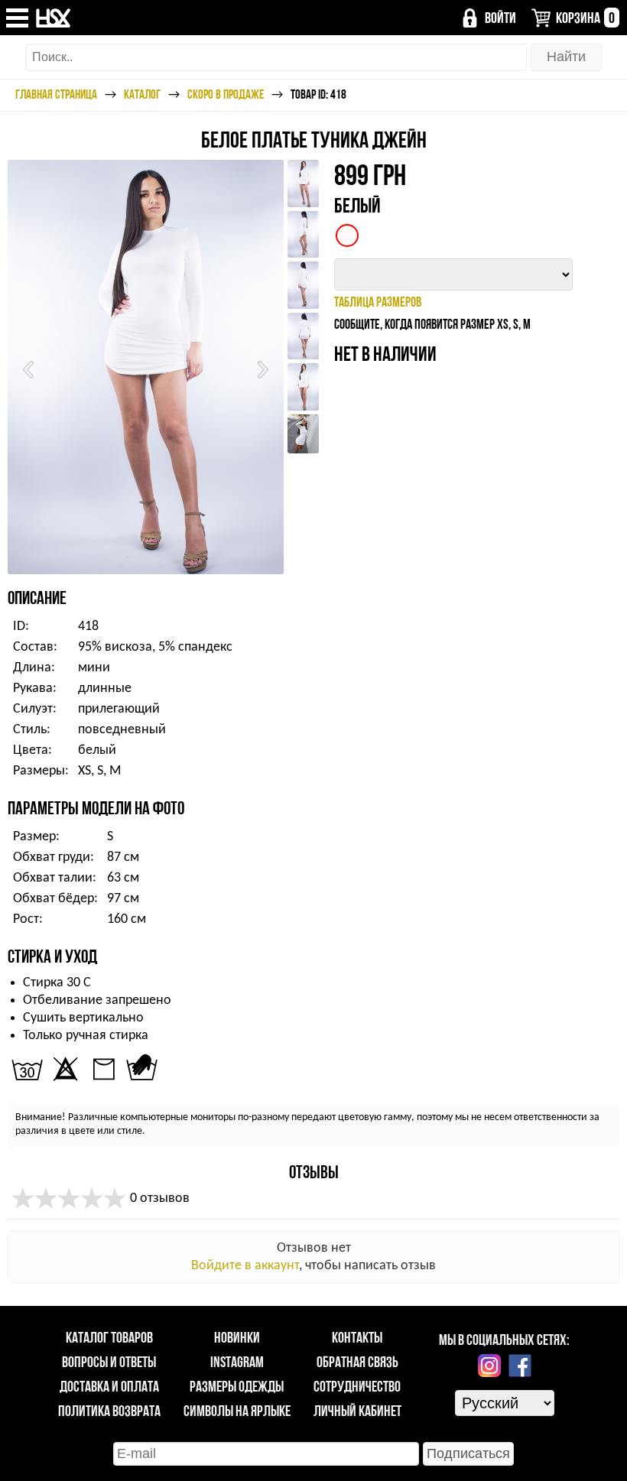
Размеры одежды (237, 1386)
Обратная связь (357, 1361)
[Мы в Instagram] (489, 1365)
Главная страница (56, 94)
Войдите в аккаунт (245, 1266)
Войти (500, 17)
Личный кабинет (357, 1410)
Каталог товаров (109, 1337)
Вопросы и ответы (109, 1361)
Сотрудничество (357, 1386)
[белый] (347, 235)
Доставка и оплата (109, 1386)
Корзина (585, 17)
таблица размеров (377, 301)
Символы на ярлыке (237, 1410)
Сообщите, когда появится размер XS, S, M (432, 324)
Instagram (237, 1361)
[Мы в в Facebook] (519, 1365)
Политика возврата (109, 1410)
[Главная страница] (54, 18)
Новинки (237, 1337)
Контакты (357, 1337)
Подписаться (468, 1453)
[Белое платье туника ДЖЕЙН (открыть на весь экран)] (146, 367)
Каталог (142, 94)
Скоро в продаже (225, 94)
